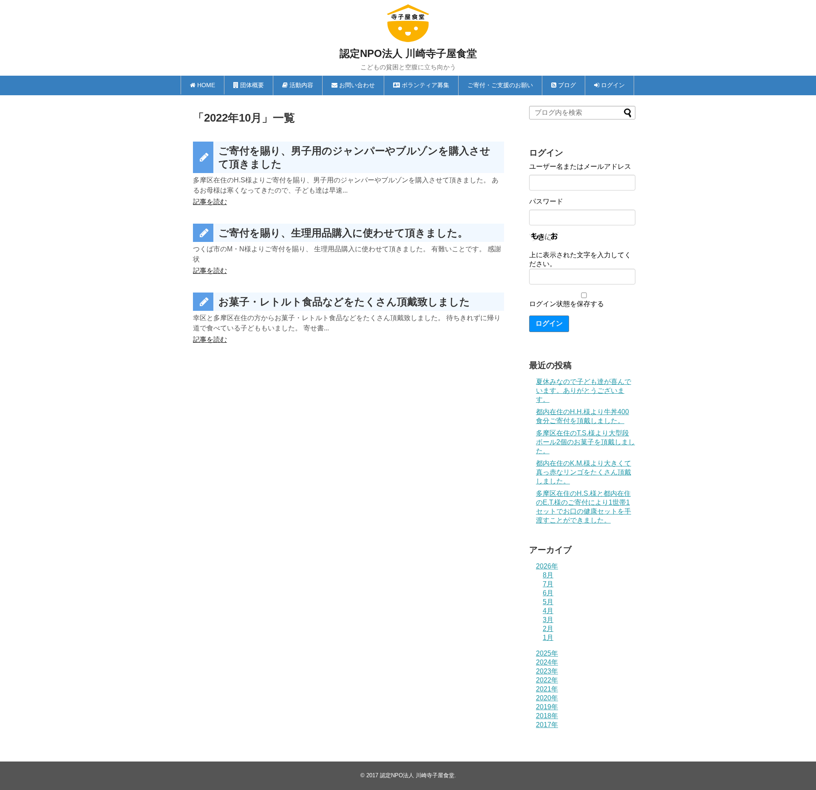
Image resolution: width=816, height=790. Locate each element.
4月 (548, 610)
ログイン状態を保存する (566, 303)
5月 (548, 601)
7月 (548, 584)
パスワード (546, 201)
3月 (548, 619)
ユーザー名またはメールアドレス (580, 166)
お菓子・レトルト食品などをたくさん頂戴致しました (344, 301)
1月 (548, 637)
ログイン (549, 323)
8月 (548, 575)
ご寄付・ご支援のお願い (500, 85)
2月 (548, 628)
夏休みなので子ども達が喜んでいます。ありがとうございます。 (583, 390)
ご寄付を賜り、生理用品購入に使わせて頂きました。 (343, 233)
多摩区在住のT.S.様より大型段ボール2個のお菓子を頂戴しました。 (585, 442)
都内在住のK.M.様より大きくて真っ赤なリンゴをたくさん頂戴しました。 (583, 472)
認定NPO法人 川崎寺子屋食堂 (408, 53)
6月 (548, 593)
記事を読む (210, 201)
